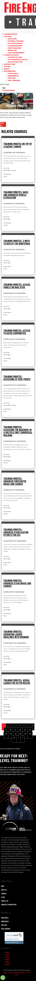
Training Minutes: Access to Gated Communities (16, 332)
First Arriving (14, 80)
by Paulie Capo (7, 490)
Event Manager (14, 48)
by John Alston (7, 203)
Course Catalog (11, 55)
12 (20, 729)
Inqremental (13, 76)
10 (10, 729)
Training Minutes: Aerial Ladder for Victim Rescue (16, 681)
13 (25, 729)
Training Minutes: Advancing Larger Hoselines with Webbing (16, 634)
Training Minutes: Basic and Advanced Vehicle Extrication (15, 195)
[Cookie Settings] (2, 977)
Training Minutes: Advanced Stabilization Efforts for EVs (15, 532)
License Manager (15, 46)
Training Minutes (10, 90)
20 (30, 733)
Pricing (7, 66)
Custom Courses (15, 43)
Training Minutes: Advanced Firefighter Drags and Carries (14, 481)
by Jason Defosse (8, 385)
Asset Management (16, 53)
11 (15, 729)
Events (7, 69)
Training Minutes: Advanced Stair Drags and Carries (17, 583)
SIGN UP (2, 124)
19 (25, 733)
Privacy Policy (8, 972)
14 (30, 729)
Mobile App (12, 50)
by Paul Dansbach (8, 441)
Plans (3, 897)
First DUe (4, 925)
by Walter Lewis (7, 339)
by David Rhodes (8, 689)
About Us (4, 890)
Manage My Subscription (8, 904)
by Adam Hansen (8, 293)
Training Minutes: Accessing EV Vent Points (17, 378)
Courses (3, 893)
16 (11, 733)
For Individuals (10, 34)
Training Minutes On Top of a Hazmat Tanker (17, 145)
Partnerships (10, 71)
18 (20, 733)
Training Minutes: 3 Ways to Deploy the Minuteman (16, 242)
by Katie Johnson (8, 643)
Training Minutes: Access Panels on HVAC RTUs (16, 286)
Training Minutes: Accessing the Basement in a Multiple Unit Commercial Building (17, 431)
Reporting (12, 39)
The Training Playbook (18, 60)
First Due (12, 78)
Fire (3, 90)
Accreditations (15, 57)
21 (14, 737)
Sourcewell (13, 73)
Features (8, 36)
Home (2, 886)
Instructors (9, 64)
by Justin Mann (7, 249)
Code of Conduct (19, 972)
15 (6, 733)
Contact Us (4, 901)
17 (15, 733)
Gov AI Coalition (15, 62)
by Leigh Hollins (7, 152)
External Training (16, 41)
